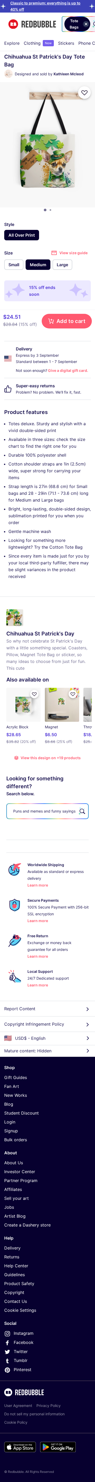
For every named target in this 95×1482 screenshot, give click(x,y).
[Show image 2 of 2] (50, 210)
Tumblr (20, 1360)
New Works (15, 1095)
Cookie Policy (15, 1422)
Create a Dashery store (27, 1225)
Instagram (24, 1333)
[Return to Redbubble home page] (32, 24)
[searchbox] (47, 811)
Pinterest (22, 1369)
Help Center (16, 1265)
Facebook (24, 1342)
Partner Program (20, 1180)
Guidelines (14, 1274)
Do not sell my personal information (34, 1414)
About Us (13, 1162)
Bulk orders (15, 1139)
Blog (8, 1104)
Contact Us (15, 1301)
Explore (12, 43)
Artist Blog (15, 1216)
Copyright (14, 1292)
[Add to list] (84, 92)
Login (9, 1122)
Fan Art (11, 1086)
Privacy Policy (48, 1405)
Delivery (12, 1248)
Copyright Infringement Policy (34, 1024)
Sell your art (16, 1198)
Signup (11, 1130)
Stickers (66, 43)
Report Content (19, 1008)
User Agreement (18, 1405)
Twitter (21, 1351)
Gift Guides (15, 1077)
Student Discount (21, 1113)
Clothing (38, 43)
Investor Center (19, 1171)
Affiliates (13, 1189)
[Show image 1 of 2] (45, 210)
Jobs (9, 1207)
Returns (11, 1256)
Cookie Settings (20, 1310)
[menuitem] (12, 43)
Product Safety (19, 1283)
